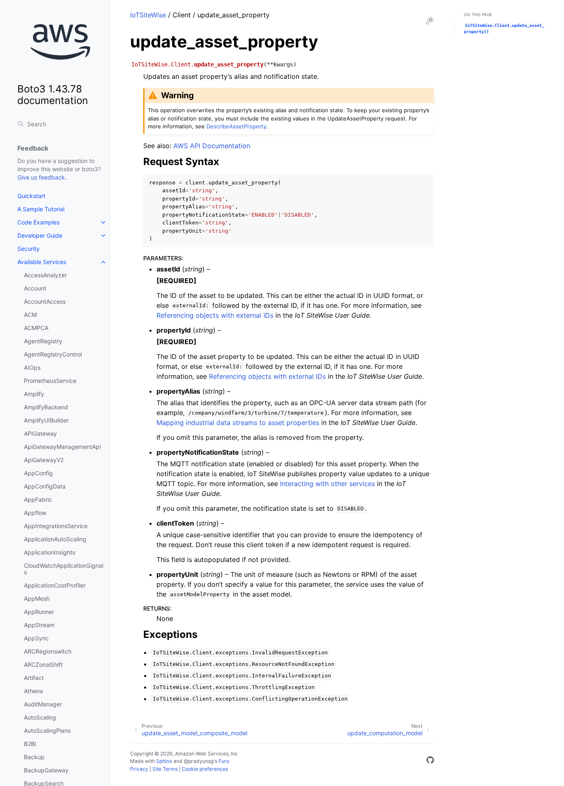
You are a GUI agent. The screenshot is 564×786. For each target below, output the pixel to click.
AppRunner (39, 611)
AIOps (32, 367)
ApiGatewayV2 (44, 459)
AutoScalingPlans (47, 730)
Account (35, 288)
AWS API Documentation (211, 146)
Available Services (41, 261)
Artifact (34, 677)
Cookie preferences (205, 769)
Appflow (35, 512)
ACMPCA (36, 327)
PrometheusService (50, 380)
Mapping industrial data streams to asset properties (237, 422)
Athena (33, 690)
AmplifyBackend (46, 407)
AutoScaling (40, 717)
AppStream (39, 624)
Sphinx (164, 761)
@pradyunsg (198, 761)
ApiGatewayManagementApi (62, 446)
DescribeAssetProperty (236, 126)
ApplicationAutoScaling (55, 539)
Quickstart (31, 195)
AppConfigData (45, 486)
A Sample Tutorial (40, 208)
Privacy (139, 769)
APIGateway (40, 433)
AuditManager (43, 704)
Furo (223, 761)
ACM (30, 314)
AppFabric (38, 499)
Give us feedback (41, 177)
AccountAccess (45, 301)
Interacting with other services (327, 483)
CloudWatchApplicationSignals (63, 569)
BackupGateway (46, 770)
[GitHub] (430, 761)
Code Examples (38, 222)
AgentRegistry (43, 341)
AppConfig (38, 473)
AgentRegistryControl (53, 354)
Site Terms (165, 769)
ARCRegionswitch (47, 651)
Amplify (34, 393)
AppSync (36, 638)
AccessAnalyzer (45, 275)
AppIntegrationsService (56, 525)
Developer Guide (39, 235)
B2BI (30, 743)
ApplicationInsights (49, 552)
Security (28, 248)
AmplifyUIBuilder (46, 420)
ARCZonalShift (43, 664)
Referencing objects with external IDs (214, 315)
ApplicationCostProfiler (54, 585)
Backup (34, 756)
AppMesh (37, 598)
